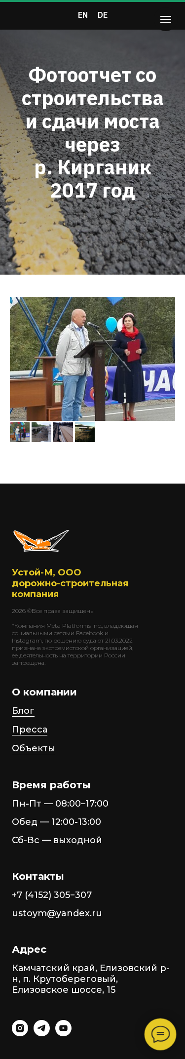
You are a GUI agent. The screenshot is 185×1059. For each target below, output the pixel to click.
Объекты (33, 748)
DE (103, 15)
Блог (23, 710)
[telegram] (42, 1033)
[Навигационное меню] (165, 19)
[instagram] (20, 1033)
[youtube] (63, 1033)
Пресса (29, 729)
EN (83, 15)
